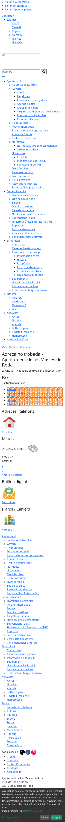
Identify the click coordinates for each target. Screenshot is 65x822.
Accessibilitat (14, 772)
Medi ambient (15, 730)
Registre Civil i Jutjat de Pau (23, 593)
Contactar (8, 16)
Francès (16, 38)
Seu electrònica (16, 585)
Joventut (12, 726)
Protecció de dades (18, 764)
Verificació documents (20, 639)
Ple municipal (15, 547)
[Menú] (3, 77)
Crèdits (11, 756)
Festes (11, 722)
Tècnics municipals (18, 551)
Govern (11, 544)
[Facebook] (28, 752)
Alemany (17, 35)
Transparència (15, 582)
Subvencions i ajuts (18, 623)
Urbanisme (13, 570)
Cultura (11, 711)
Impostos (12, 631)
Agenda (11, 389)
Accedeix (7, 432)
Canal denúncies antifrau (22, 642)
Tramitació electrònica (20, 601)
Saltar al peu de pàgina (18, 9)
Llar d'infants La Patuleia (21, 665)
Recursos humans (17, 578)
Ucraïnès (17, 42)
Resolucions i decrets (19, 589)
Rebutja (44, 817)
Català (15, 23)
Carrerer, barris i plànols (21, 654)
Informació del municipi (21, 658)
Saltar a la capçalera (17, 2)
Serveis (11, 608)
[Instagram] (33, 752)
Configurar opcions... (13, 817)
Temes (6, 703)
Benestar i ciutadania (19, 707)
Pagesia (11, 734)
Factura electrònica (18, 635)
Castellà (16, 27)
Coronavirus (14, 745)
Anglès (16, 31)
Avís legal (12, 768)
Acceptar (56, 817)
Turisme (12, 741)
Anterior (7, 475)
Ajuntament (9, 536)
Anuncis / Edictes (17, 559)
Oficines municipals (18, 604)
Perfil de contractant (19, 563)
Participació (14, 737)
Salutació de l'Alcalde (19, 540)
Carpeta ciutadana (18, 616)
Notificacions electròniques (23, 620)
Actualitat (7, 677)
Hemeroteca (14, 699)
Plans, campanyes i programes (25, 555)
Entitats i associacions (20, 669)
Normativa (13, 566)
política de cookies (32, 810)
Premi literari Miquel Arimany (24, 673)
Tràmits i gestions (17, 612)
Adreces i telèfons (19, 347)
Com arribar (14, 650)
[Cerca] (44, 71)
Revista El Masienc (18, 696)
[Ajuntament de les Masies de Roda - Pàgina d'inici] (21, 61)
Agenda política (16, 393)
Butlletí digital (15, 692)
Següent (17, 475)
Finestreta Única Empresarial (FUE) (27, 627)
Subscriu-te (8, 502)
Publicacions (14, 404)
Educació (12, 715)
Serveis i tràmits (11, 597)
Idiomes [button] (12, 19)
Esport (11, 718)
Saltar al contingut (16, 5)
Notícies (12, 400)
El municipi (8, 646)
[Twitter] (22, 752)
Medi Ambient (15, 574)
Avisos (11, 397)
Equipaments (15, 661)
